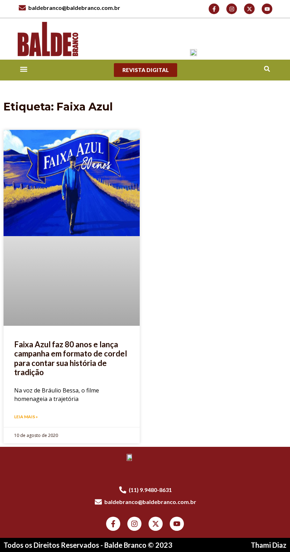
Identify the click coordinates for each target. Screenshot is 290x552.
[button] (266, 68)
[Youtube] (267, 9)
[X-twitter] (249, 9)
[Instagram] (231, 9)
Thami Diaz (268, 545)
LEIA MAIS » (26, 416)
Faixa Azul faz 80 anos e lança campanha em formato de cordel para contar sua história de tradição (70, 358)
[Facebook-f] (214, 9)
